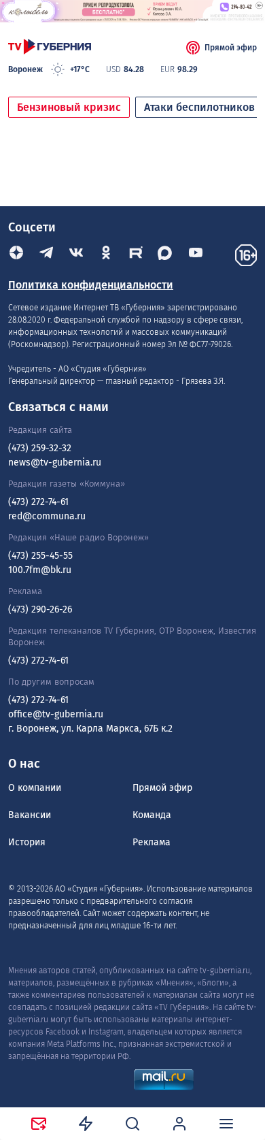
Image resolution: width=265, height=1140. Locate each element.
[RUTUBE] (136, 255)
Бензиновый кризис (69, 107)
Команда (151, 815)
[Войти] (179, 1123)
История (27, 842)
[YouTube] (196, 255)
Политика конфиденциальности (90, 284)
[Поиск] (132, 1123)
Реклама (151, 842)
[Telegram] (46, 255)
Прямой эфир (231, 47)
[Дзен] (16, 255)
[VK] (76, 255)
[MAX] (166, 255)
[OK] (106, 255)
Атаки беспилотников (199, 107)
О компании (34, 788)
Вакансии (29, 815)
